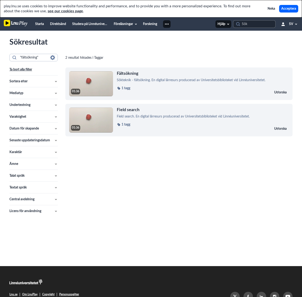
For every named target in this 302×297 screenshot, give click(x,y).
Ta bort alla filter (20, 69)
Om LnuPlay (30, 294)
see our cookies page (65, 11)
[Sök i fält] (53, 57)
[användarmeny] (283, 24)
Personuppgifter (69, 294)
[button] (33, 81)
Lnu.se (13, 294)
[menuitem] (39, 24)
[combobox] (33, 57)
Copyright (48, 294)
